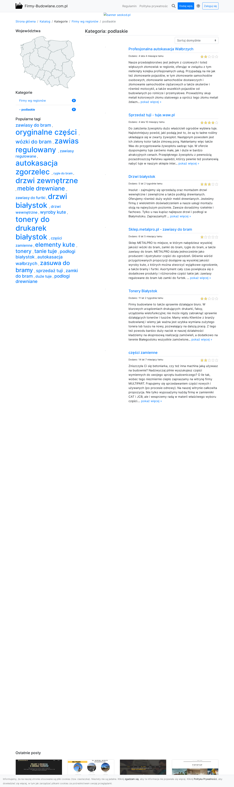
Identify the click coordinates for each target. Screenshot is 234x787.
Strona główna (26, 21)
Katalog (45, 21)
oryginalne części (47, 132)
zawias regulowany (47, 145)
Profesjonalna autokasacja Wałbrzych (161, 49)
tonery (24, 251)
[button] (173, 6)
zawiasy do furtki (31, 198)
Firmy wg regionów (85, 21)
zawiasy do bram (34, 125)
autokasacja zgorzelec (37, 167)
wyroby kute (53, 212)
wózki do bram (34, 142)
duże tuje (44, 276)
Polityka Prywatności (205, 779)
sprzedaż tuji (50, 270)
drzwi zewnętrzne (47, 180)
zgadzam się (132, 779)
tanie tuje (46, 251)
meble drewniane (41, 188)
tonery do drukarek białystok (33, 228)
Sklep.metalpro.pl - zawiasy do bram (160, 229)
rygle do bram (63, 173)
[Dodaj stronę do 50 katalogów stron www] (117, 14)
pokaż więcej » (151, 102)
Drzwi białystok (142, 176)
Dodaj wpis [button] (186, 5)
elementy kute (55, 244)
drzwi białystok (41, 201)
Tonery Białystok (143, 291)
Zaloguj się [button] (210, 5)
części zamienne (143, 352)
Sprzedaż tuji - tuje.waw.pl (152, 115)
